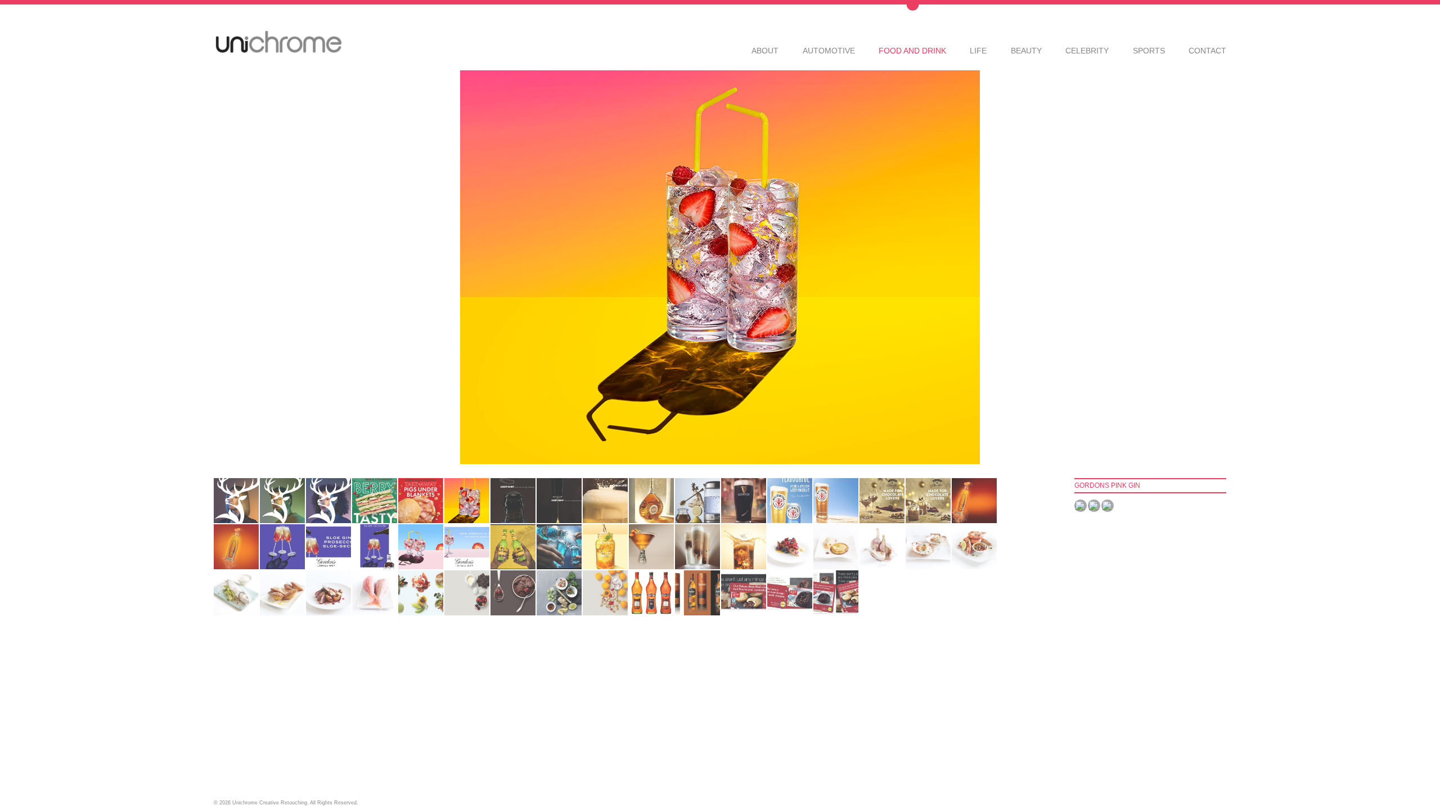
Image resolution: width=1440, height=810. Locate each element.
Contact (1207, 50)
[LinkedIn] (1107, 506)
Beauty (1026, 50)
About (765, 50)
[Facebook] (1080, 506)
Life (978, 50)
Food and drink (912, 50)
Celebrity (1087, 50)
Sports (1149, 50)
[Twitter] (1094, 506)
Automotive (829, 50)
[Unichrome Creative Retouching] (278, 42)
